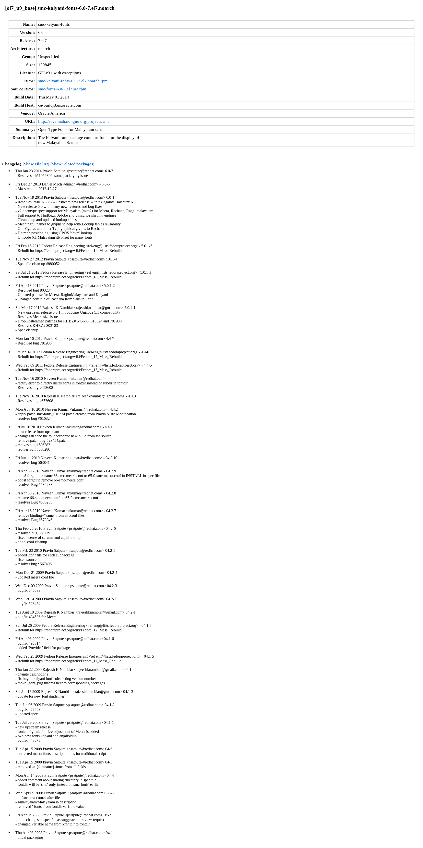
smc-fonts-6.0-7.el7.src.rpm (62, 89)
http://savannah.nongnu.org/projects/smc (73, 121)
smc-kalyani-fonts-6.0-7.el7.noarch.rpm (72, 81)
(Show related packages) (72, 164)
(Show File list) (36, 164)
